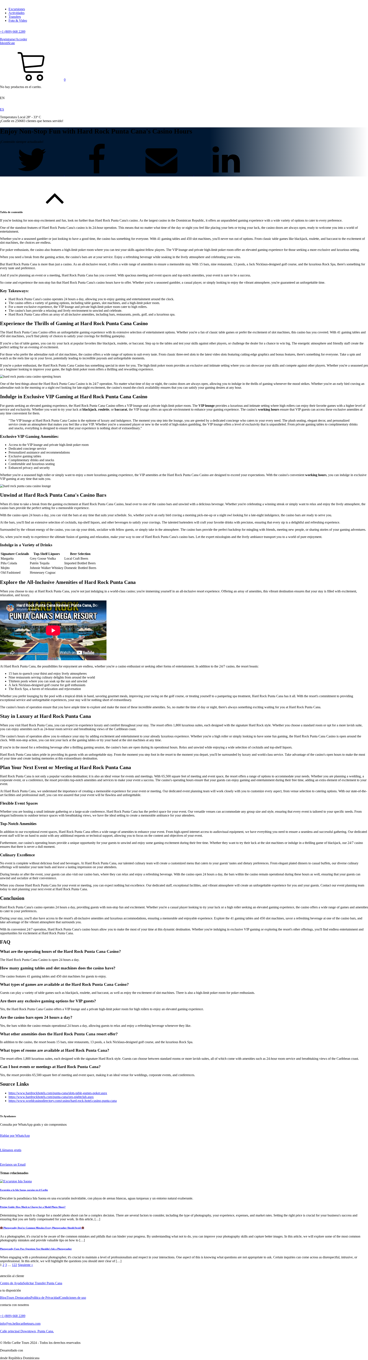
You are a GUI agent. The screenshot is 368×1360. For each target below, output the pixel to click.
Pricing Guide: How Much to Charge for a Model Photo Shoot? (33, 1207)
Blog (3, 1297)
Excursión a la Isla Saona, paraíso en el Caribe (24, 1190)
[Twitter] (32, 174)
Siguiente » (25, 1265)
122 (14, 1265)
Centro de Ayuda (11, 1283)
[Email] (161, 174)
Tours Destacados (18, 1297)
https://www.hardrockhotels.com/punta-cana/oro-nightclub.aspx (51, 1097)
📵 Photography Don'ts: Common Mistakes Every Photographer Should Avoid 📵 (42, 1227)
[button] (33, 79)
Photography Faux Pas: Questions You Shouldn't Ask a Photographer (36, 1249)
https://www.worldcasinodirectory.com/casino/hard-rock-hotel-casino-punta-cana (63, 1101)
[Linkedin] (226, 174)
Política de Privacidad (45, 1297)
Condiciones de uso (73, 1297)
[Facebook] (97, 174)
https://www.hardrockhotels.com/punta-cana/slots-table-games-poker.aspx (58, 1093)
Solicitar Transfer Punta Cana (42, 1283)
